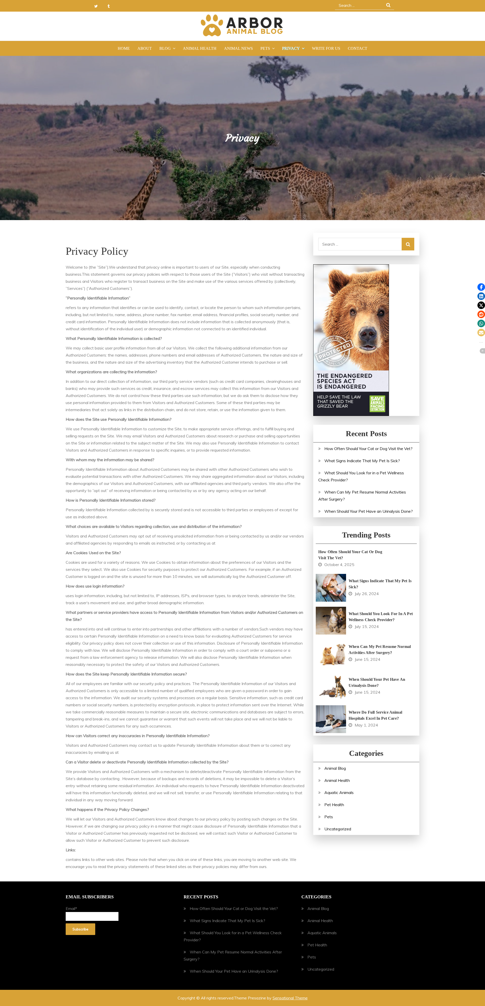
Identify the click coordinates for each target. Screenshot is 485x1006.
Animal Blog (335, 768)
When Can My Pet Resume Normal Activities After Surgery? (380, 649)
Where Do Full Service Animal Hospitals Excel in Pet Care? (375, 715)
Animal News (238, 48)
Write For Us (326, 48)
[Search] (408, 244)
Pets (265, 48)
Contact (357, 48)
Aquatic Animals (339, 792)
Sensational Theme (290, 997)
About (144, 48)
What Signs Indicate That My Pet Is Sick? (362, 460)
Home (124, 48)
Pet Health (334, 804)
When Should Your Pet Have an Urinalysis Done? (368, 511)
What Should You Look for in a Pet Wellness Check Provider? (381, 617)
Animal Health (199, 48)
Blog (165, 48)
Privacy (291, 48)
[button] (481, 287)
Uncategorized (337, 828)
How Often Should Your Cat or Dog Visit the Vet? (368, 448)
